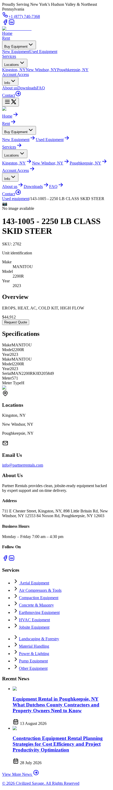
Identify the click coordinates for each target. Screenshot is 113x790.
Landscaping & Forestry (39, 639)
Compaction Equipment (38, 597)
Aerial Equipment (34, 583)
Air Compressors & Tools (40, 590)
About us (9, 88)
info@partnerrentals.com (22, 465)
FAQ (41, 88)
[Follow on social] (5, 24)
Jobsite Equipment (34, 627)
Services (9, 56)
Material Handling (34, 646)
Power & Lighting (34, 653)
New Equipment (15, 51)
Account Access (15, 74)
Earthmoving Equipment (39, 612)
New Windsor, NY (41, 69)
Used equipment (15, 198)
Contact (8, 95)
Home (7, 33)
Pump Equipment (33, 661)
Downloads (27, 88)
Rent (6, 38)
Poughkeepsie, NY (73, 69)
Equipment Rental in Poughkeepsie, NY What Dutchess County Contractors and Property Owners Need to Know (56, 704)
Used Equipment (43, 51)
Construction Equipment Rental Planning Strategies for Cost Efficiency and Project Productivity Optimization (58, 744)
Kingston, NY (14, 69)
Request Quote (15, 322)
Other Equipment (33, 668)
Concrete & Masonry (36, 605)
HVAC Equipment (34, 620)
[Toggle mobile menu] (10, 102)
